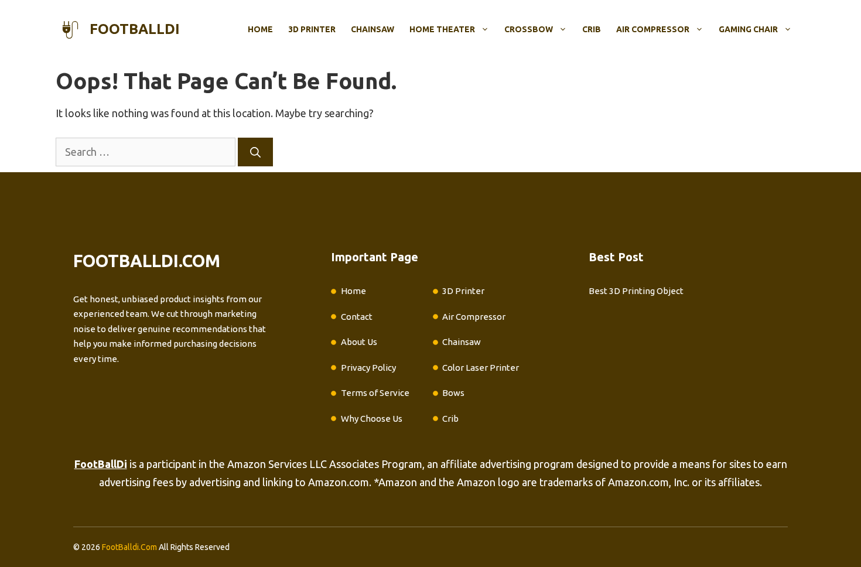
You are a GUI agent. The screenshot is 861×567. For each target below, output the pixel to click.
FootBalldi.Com (129, 547)
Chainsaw (372, 29)
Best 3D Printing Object (636, 291)
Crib (591, 29)
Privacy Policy (368, 368)
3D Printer (312, 29)
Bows (453, 393)
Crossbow (528, 29)
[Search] (255, 152)
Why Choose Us (371, 418)
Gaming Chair (748, 29)
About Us (359, 342)
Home (260, 29)
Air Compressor (652, 29)
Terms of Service (375, 393)
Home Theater (442, 29)
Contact (357, 317)
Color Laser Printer (480, 368)
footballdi (135, 29)
